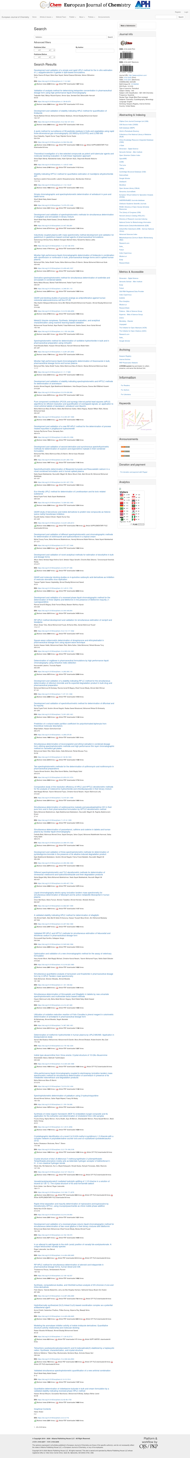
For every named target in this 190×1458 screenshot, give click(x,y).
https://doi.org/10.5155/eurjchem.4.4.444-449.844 (55, 610)
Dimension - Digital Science (128, 149)
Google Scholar (124, 178)
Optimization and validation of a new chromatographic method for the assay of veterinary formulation (72, 954)
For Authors (125, 390)
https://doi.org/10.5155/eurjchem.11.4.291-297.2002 (56, 352)
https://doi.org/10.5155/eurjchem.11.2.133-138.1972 (56, 246)
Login (186, 12)
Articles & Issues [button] (46, 17)
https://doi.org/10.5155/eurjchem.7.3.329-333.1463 (55, 502)
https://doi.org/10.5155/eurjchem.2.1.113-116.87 (54, 185)
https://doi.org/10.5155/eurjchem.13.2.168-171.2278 (56, 1192)
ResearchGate (124, 263)
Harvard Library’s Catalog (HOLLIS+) (132, 216)
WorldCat (122, 185)
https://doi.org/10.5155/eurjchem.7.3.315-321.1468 (55, 798)
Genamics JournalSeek (127, 191)
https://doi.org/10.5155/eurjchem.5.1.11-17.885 (54, 372)
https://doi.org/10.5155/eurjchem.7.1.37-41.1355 (54, 820)
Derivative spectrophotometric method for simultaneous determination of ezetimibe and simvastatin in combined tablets (72, 278)
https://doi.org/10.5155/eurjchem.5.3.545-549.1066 (55, 944)
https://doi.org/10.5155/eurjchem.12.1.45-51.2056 (55, 1127)
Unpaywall (122, 324)
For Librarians (126, 394)
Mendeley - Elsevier (126, 321)
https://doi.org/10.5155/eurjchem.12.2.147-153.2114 (56, 1172)
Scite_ (121, 246)
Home (34, 17)
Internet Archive (124, 359)
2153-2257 (127, 79)
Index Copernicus (125, 253)
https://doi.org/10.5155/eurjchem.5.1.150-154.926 (55, 1104)
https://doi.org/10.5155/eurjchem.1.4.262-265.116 (55, 671)
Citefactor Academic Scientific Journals (132, 203)
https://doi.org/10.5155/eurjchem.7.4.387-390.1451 (55, 1025)
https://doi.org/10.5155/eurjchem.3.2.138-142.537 (55, 1275)
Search (181, 17)
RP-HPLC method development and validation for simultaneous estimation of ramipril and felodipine (73, 620)
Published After (40, 47)
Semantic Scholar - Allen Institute (130, 152)
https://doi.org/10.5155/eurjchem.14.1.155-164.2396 (56, 331)
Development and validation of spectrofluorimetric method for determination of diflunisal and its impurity (74, 704)
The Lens (122, 165)
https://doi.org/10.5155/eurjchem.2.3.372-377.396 (55, 568)
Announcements (104, 17)
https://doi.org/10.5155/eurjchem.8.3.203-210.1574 (55, 777)
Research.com (124, 243)
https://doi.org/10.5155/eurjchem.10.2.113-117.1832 (56, 631)
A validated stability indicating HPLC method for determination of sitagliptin (66, 915)
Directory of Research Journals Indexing (133, 219)
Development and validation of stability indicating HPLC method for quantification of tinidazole (70, 111)
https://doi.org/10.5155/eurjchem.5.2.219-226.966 (55, 392)
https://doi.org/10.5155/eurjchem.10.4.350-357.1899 (56, 417)
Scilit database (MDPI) (127, 128)
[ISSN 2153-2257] (126, 68)
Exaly (121, 259)
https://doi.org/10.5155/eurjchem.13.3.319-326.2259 (56, 311)
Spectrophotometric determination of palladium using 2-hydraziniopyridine (66, 1095)
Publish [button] (72, 17)
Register (178, 12)
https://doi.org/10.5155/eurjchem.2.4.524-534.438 (55, 142)
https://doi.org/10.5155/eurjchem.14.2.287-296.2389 (56, 1296)
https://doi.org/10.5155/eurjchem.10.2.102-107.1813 (56, 122)
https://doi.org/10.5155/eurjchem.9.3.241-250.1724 (55, 460)
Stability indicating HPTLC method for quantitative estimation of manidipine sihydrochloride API (73, 174)
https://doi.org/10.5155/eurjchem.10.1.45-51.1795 (55, 588)
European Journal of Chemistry (15, 16)
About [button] (81, 17)
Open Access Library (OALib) (129, 188)
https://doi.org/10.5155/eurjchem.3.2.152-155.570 (55, 1235)
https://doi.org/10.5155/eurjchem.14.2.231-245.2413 (56, 523)
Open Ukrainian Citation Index (129, 155)
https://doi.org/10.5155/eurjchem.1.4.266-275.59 (54, 735)
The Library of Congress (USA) (130, 212)
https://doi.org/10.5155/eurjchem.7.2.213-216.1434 (55, 1086)
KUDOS (122, 298)
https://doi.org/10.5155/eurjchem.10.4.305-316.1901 (56, 651)
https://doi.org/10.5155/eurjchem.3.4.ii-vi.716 (53, 1418)
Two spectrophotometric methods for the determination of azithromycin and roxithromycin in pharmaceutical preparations (74, 767)
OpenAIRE (123, 158)
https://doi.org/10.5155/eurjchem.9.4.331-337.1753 (55, 482)
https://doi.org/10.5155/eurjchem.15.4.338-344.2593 (56, 1359)
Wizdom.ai (123, 256)
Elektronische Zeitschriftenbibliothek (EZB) (134, 225)
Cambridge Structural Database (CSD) (132, 172)
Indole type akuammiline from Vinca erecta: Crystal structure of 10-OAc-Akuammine (70, 1055)
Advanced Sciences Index (128, 234)
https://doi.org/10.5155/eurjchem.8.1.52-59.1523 (54, 757)
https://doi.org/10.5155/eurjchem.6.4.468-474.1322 (55, 843)
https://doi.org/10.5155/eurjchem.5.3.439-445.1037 (55, 268)
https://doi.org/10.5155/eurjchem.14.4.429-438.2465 (56, 1316)
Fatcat (121, 250)
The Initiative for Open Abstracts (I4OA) (133, 328)
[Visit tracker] (120, 488)
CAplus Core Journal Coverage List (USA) (133, 121)
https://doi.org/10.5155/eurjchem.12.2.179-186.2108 (56, 1149)
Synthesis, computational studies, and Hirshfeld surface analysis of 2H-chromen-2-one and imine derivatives (73, 1285)
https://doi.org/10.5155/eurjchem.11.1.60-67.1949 (55, 164)
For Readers (125, 385)
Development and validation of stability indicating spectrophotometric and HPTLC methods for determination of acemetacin (73, 382)
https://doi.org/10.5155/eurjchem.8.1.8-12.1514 (54, 1379)
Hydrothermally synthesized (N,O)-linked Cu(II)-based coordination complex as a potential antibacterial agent (73, 1306)
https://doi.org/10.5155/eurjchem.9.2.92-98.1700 (54, 1399)
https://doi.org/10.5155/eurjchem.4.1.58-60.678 (54, 101)
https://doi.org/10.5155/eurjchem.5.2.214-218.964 (55, 1214)
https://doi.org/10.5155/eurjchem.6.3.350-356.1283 (55, 863)
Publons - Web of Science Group (130, 311)
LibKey (121, 168)
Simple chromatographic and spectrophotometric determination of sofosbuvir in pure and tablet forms (72, 195)
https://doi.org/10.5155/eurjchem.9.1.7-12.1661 (54, 81)
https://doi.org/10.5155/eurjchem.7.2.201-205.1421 (55, 714)
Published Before (40, 54)
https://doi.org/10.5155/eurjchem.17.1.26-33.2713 (55, 1336)
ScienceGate (123, 175)
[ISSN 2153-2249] (126, 55)
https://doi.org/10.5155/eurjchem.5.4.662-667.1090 (55, 906)
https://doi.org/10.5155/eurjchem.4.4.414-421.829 (55, 1005)
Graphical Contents (42, 1408)
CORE (121, 162)
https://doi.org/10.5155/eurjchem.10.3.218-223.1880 (56, 964)
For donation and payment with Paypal (133, 472)
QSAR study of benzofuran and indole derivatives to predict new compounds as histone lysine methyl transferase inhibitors (72, 512)
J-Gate (121, 145)
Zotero (121, 318)
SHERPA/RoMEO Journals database (132, 200)
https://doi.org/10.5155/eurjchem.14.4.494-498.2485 (56, 1255)
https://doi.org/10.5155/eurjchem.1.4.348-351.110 (55, 288)
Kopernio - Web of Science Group (131, 314)
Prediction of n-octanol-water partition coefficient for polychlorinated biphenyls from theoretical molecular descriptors (70, 724)
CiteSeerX (122, 181)
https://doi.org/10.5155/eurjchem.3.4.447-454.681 (55, 225)
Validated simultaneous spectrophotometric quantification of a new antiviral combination (72, 1370)
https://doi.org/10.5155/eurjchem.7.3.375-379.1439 (55, 205)
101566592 (135, 84)
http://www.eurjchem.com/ (138, 75)
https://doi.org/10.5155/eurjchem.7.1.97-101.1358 (55, 694)
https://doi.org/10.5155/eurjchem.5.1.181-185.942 (55, 985)
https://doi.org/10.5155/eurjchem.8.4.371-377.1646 (55, 545)
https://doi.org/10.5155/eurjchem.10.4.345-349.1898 (56, 1064)
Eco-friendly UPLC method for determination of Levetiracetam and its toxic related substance (69, 492)
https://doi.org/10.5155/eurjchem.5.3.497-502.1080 (55, 924)
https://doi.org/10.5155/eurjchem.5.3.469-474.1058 (55, 437)
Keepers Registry (125, 356)
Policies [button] (91, 17)
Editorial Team (61, 17)
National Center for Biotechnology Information (135, 222)
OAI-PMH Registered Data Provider (131, 291)
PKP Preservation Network (128, 363)
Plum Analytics (124, 301)
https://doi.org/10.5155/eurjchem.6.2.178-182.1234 (55, 1046)
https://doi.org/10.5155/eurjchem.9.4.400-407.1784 (55, 883)
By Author (79, 47)
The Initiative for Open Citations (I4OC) (132, 331)
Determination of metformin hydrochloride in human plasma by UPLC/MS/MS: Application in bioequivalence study (74, 1035)
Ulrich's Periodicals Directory (129, 131)
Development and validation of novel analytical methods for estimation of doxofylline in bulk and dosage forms (74, 555)
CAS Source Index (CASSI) (128, 124)
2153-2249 (127, 77)
